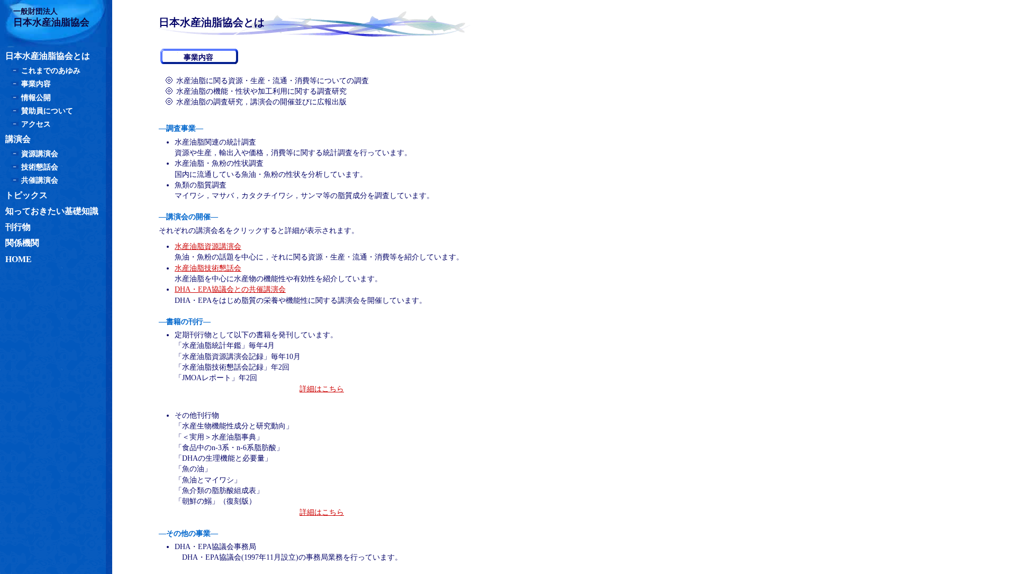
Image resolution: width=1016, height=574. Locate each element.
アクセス (36, 124)
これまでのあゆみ (50, 71)
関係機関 (22, 242)
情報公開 (36, 98)
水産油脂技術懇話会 (208, 268)
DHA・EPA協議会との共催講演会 (230, 289)
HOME (18, 259)
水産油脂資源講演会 (208, 246)
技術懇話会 (39, 167)
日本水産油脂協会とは (47, 55)
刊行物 (18, 226)
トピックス (26, 195)
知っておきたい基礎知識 (51, 211)
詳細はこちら (322, 389)
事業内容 (36, 84)
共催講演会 (39, 180)
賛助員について (47, 111)
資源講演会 (39, 154)
